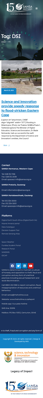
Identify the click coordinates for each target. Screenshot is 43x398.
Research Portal (8, 249)
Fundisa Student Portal (11, 245)
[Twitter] (18, 266)
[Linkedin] (24, 266)
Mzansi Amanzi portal (11, 223)
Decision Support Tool (10, 230)
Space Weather (8, 242)
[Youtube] (30, 266)
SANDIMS (5, 252)
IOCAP (4, 255)
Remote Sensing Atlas (11, 234)
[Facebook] (12, 266)
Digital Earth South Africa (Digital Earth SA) (19, 220)
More (5, 145)
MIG (27, 341)
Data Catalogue (8, 227)
